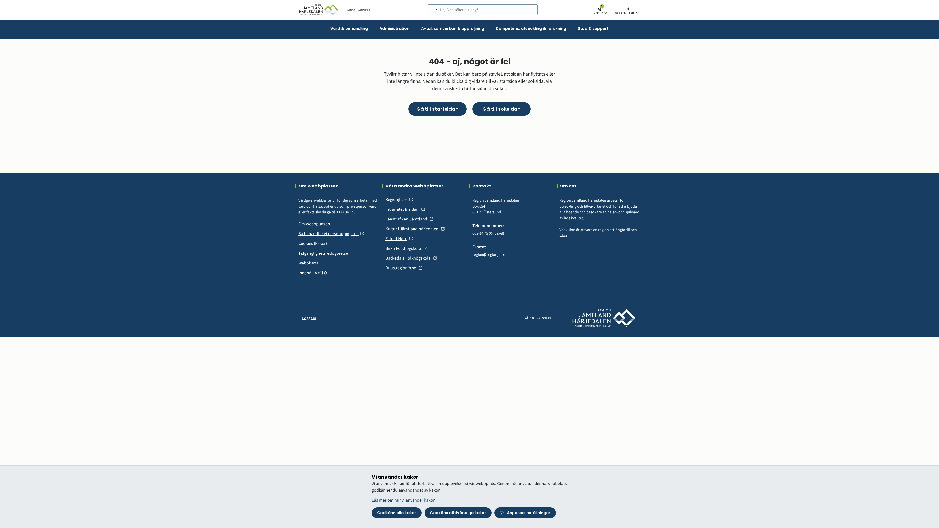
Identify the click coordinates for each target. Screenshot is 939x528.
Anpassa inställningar (528, 513)
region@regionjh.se (488, 254)
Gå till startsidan (437, 109)
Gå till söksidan (501, 109)
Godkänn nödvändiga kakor (458, 513)
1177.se (345, 212)
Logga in (309, 318)
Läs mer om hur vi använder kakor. (403, 500)
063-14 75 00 (482, 233)
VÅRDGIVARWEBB (358, 10)
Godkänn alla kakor (396, 513)
